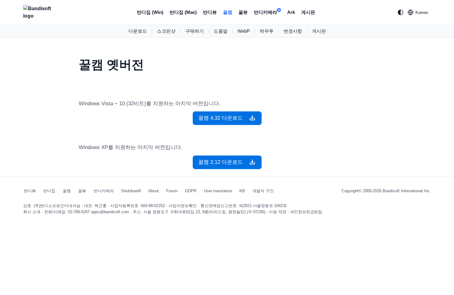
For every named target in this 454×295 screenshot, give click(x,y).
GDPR (190, 191)
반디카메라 (267, 12)
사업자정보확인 (183, 205)
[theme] (401, 12)
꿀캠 (227, 12)
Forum (172, 191)
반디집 (49, 191)
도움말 (221, 31)
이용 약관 (277, 212)
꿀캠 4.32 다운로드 (222, 118)
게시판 (308, 12)
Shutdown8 (131, 191)
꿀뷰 (243, 12)
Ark (291, 12)
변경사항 (293, 31)
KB (242, 191)
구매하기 (194, 31)
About (153, 191)
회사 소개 (31, 212)
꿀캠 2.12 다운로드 (222, 162)
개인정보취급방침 (306, 212)
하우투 (267, 31)
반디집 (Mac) (183, 12)
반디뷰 (210, 12)
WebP (244, 31)
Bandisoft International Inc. (407, 191)
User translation (218, 191)
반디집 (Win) (150, 12)
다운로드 (137, 31)
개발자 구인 (263, 191)
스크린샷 (166, 31)
